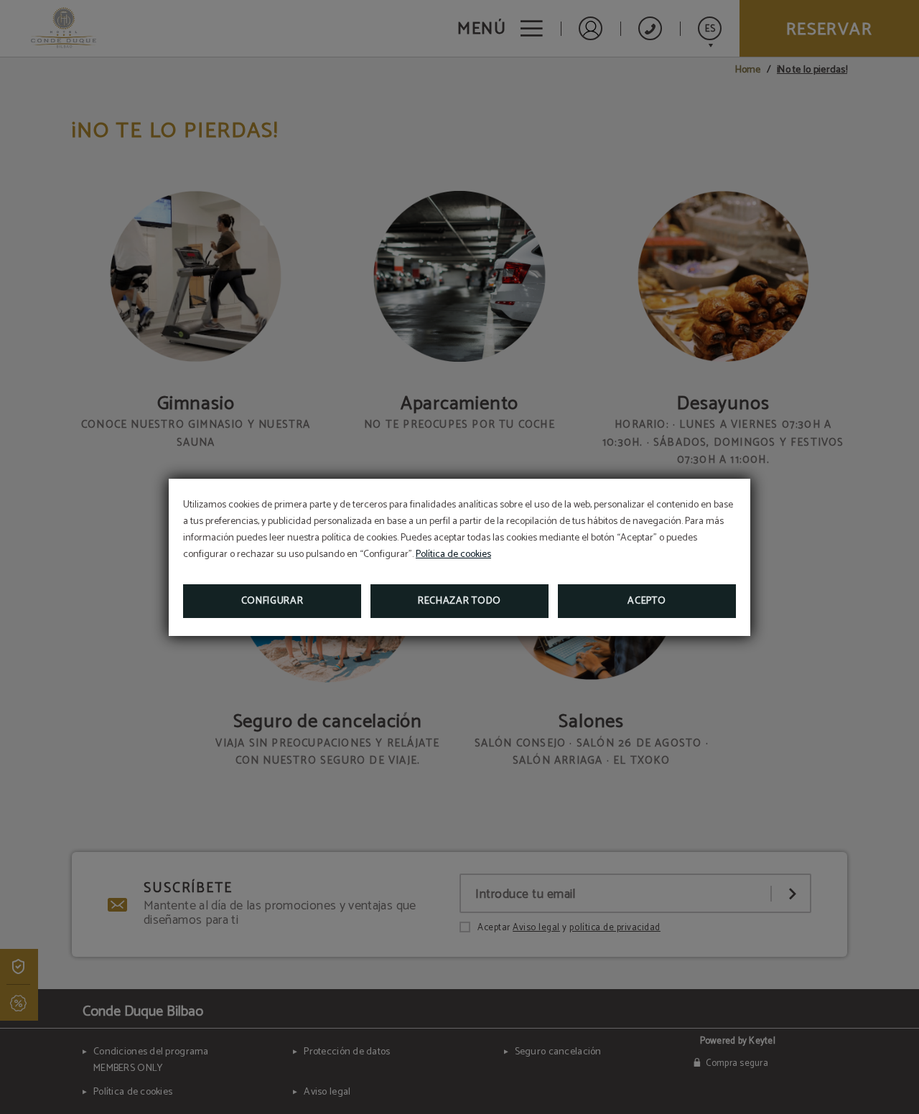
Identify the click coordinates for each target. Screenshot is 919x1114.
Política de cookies (453, 554)
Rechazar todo (459, 601)
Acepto (647, 601)
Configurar (272, 601)
